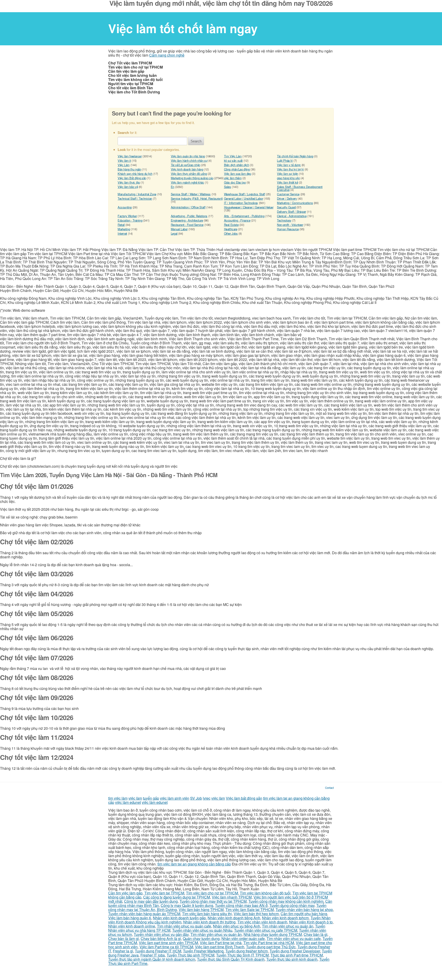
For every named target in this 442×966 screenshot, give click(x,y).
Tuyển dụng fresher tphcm (246, 951)
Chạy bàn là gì (315, 934)
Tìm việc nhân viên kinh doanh (262, 922)
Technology (284, 220)
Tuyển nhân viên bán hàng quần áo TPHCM (144, 913)
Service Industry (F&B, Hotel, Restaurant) (197, 198)
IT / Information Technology (241, 203)
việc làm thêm (233, 178)
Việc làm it (124, 160)
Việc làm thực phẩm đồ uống (189, 173)
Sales (227, 187)
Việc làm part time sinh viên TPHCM (168, 942)
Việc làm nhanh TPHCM (232, 897)
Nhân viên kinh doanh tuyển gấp (179, 917)
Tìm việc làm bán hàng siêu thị (207, 913)
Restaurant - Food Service (187, 224)
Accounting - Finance (237, 220)
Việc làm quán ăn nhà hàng (188, 156)
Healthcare (230, 229)
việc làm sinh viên (174, 798)
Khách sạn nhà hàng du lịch (135, 173)
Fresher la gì (123, 951)
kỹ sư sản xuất (233, 160)
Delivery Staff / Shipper (291, 211)
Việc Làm (124, 165)
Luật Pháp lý (285, 160)
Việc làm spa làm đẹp (237, 173)
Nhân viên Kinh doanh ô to (311, 922)
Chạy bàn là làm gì (123, 938)
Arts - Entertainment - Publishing (244, 216)
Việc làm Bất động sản (132, 178)
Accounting (125, 207)
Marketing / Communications (295, 203)
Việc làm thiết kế (287, 182)
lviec (206, 798)
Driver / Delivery (287, 198)
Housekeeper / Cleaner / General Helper (248, 207)
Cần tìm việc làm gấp (125, 893)
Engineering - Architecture (187, 220)
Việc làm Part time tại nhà (220, 942)
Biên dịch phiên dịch (236, 165)
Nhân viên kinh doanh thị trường (209, 922)
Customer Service (288, 194)
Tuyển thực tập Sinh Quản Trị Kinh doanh (231, 959)
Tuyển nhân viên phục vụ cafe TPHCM (265, 930)
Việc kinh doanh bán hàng (187, 169)
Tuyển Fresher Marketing (203, 951)
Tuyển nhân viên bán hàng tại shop (304, 909)
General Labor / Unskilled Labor (243, 198)
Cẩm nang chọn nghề (166, 55)
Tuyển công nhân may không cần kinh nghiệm (285, 901)
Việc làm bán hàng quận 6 (129, 917)
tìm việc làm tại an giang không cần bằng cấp (194, 864)
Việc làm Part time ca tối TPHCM (166, 946)
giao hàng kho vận (288, 178)
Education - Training (130, 220)
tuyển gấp (151, 798)
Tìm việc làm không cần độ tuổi (265, 893)
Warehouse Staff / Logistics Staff (244, 194)
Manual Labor (179, 229)
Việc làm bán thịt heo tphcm (256, 913)
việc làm (135, 798)
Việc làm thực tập (129, 182)
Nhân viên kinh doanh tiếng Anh (234, 917)
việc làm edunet (128, 802)
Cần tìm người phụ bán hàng (304, 913)
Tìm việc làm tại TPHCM (164, 893)
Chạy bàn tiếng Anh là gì (161, 938)
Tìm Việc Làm (233, 156)
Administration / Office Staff (188, 207)
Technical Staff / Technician (135, 198)
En (172, 187)
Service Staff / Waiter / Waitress (191, 194)
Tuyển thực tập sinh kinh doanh (291, 959)
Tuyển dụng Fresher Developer (295, 951)
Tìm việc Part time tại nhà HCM (268, 942)
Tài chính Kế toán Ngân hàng (295, 156)
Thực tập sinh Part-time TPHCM (296, 955)
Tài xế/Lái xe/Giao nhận (185, 165)
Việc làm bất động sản (244, 798)
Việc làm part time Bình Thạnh (219, 946)
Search (196, 141)
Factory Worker (127, 216)
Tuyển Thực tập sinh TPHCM (190, 955)
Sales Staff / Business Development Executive (300, 188)
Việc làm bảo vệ (128, 187)
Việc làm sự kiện (287, 173)
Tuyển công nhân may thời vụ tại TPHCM (213, 901)
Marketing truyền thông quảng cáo (192, 178)
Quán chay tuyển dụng (201, 938)
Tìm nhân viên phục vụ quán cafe (184, 926)
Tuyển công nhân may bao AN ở (241, 905)
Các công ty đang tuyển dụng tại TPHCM (176, 897)
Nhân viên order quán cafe (243, 938)
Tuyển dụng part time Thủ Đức (271, 946)
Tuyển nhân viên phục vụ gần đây (161, 934)
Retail (121, 224)
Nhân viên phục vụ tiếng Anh (236, 926)
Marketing (124, 229)
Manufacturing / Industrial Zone (137, 194)
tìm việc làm (118, 798)
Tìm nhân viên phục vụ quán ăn (287, 926)
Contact (329, 788)
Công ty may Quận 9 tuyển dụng (187, 905)
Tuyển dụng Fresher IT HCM (158, 951)
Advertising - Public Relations (189, 216)
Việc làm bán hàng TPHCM (201, 909)
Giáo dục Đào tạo (235, 182)
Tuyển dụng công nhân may (291, 905)
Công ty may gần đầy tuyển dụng (151, 901)
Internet (122, 233)
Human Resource (288, 229)
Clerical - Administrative (291, 216)
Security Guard (286, 207)
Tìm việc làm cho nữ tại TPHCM (212, 893)
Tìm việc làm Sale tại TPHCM (249, 909)
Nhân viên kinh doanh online (131, 926)
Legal (174, 233)
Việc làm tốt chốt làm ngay (183, 28)
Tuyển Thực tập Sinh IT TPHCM (242, 955)
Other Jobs (231, 233)
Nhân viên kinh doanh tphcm (285, 917)
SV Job (196, 798)
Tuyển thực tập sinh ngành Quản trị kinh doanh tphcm (151, 959)
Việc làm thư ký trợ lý (290, 169)
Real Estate (231, 224)
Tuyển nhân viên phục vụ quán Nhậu (202, 930)
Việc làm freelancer (130, 156)
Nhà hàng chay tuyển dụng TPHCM (273, 934)
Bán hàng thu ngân (129, 169)
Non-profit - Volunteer (290, 224)
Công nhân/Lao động (237, 169)
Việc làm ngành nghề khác (187, 182)
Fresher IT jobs (152, 955)
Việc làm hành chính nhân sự (189, 160)
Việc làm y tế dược (289, 165)
